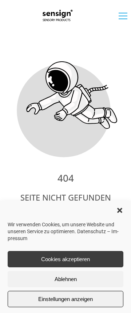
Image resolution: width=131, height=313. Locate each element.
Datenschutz (91, 231)
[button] (119, 210)
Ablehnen (66, 279)
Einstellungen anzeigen (65, 299)
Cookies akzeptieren (65, 259)
